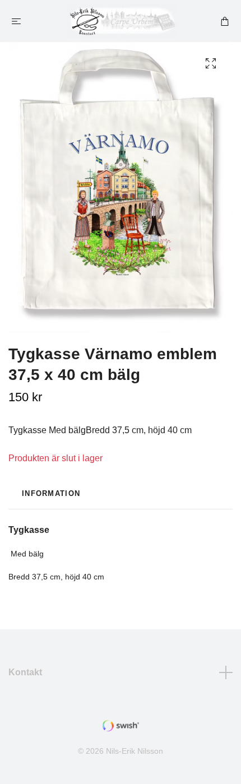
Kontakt (25, 672)
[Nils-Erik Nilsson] (122, 21)
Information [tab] (51, 493)
